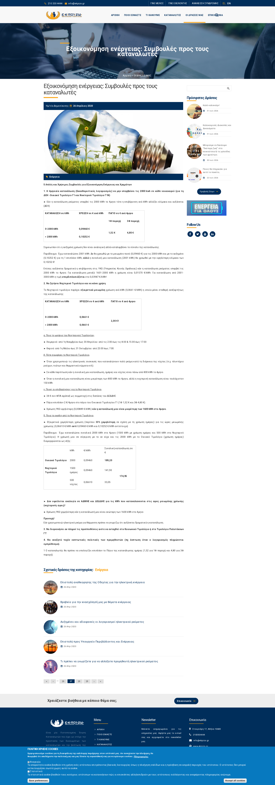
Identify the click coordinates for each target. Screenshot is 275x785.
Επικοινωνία (184, 701)
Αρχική (127, 75)
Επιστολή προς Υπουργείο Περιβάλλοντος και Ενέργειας (97, 641)
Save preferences (38, 780)
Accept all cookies (235, 780)
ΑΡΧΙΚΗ (115, 15)
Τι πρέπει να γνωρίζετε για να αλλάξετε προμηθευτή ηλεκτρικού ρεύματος (109, 661)
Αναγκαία (35, 761)
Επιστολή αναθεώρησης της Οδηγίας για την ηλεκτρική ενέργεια (102, 582)
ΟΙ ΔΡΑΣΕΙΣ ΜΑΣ (195, 15)
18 (79, 681)
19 (87, 681)
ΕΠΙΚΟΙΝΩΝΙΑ (215, 15)
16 (63, 681)
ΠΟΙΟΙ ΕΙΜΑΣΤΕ (132, 15)
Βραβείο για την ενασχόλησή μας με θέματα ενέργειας (95, 602)
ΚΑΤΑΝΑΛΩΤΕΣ (172, 15)
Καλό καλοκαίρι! (211, 105)
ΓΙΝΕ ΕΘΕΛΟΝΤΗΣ (183, 3)
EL (224, 3)
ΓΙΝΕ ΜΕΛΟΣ (166, 3)
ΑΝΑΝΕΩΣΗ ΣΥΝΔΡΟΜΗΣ (207, 3)
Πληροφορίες (141, 756)
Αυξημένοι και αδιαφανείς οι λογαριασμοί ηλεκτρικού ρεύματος (102, 621)
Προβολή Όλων (207, 191)
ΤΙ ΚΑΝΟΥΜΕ (153, 15)
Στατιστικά (36, 771)
